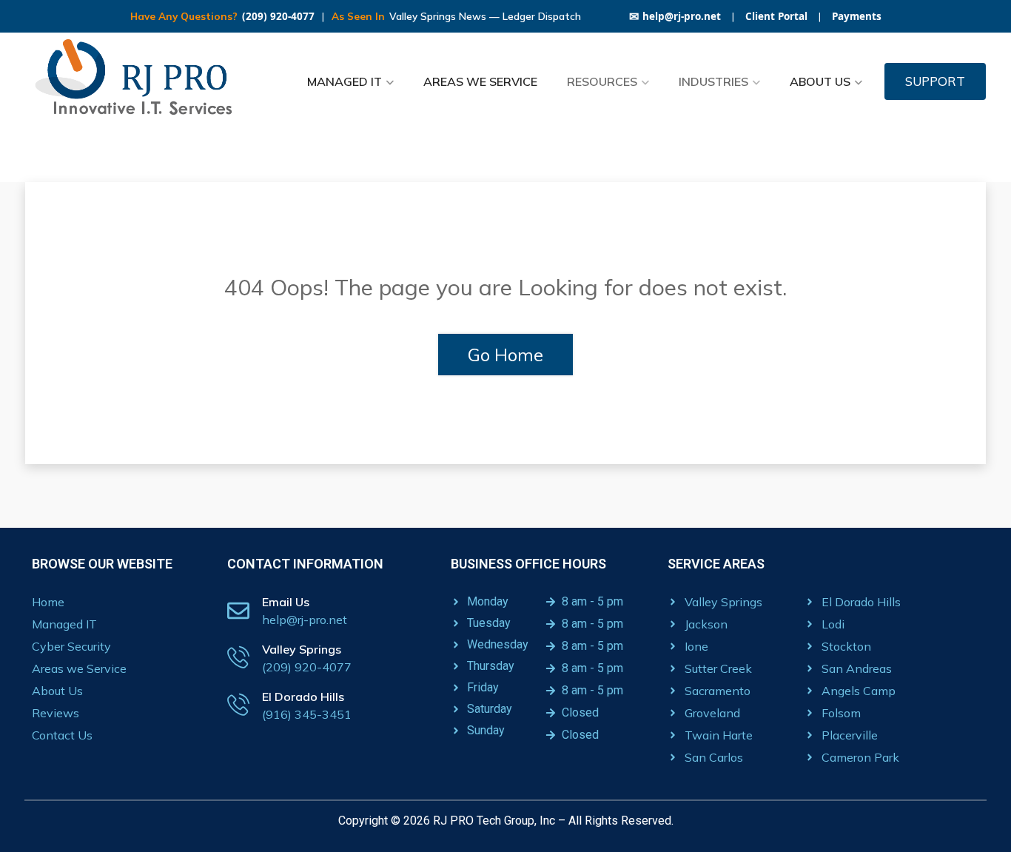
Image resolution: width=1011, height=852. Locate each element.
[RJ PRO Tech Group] (139, 81)
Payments (856, 16)
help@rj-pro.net (675, 16)
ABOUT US (820, 81)
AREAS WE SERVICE (480, 81)
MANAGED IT (344, 81)
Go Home (505, 354)
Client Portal (776, 16)
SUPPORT (935, 81)
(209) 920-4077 (278, 16)
